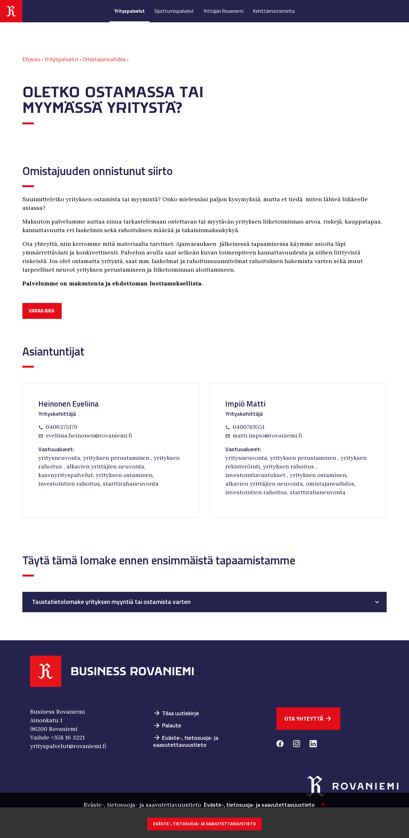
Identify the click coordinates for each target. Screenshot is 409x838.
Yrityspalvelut (129, 11)
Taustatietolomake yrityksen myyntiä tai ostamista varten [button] (111, 601)
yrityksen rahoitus (289, 466)
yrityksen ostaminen (124, 475)
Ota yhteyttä (308, 718)
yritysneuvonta (59, 457)
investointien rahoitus (69, 483)
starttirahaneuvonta (130, 483)
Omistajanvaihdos (104, 59)
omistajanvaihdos (330, 483)
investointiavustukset (256, 475)
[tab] (204, 602)
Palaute (167, 725)
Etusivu (31, 59)
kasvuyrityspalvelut (65, 475)
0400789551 (249, 426)
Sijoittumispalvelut (174, 11)
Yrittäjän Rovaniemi (223, 11)
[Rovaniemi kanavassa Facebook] (279, 744)
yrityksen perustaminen (117, 457)
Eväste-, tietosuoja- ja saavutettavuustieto (185, 741)
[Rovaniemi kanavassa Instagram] (296, 744)
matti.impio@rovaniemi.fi (267, 435)
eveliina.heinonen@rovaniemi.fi (89, 435)
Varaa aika (41, 310)
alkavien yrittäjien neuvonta (105, 466)
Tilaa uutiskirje (176, 713)
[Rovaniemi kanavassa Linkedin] (313, 744)
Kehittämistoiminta (274, 11)
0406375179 (61, 426)
